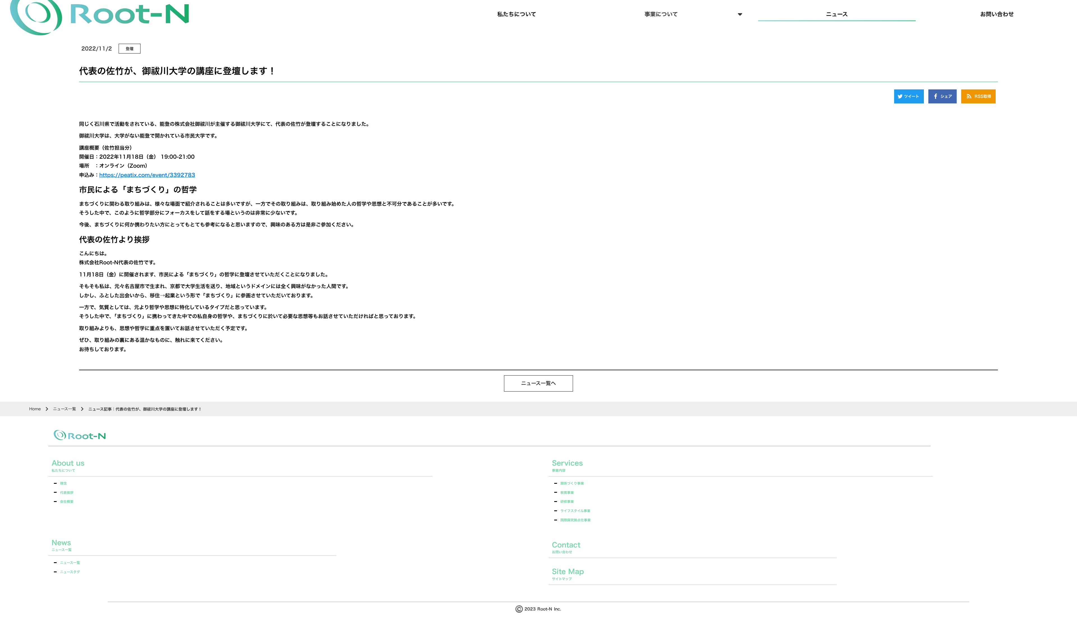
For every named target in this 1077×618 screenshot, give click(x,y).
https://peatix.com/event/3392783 (147, 175)
